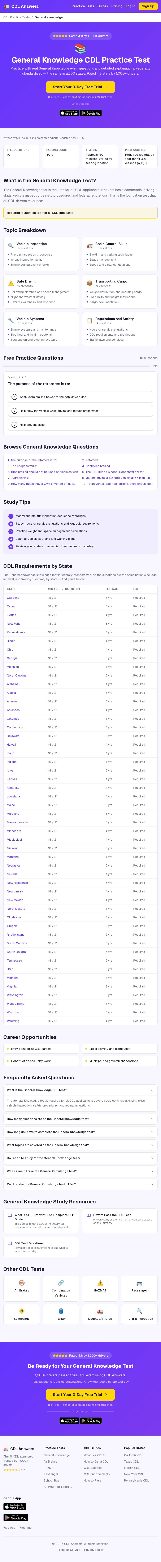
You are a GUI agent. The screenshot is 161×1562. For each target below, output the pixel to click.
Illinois (11, 641)
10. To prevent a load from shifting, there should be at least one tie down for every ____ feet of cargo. (117, 484)
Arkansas (13, 710)
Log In (130, 6)
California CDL (133, 1455)
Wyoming (13, 1021)
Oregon (12, 926)
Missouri (12, 848)
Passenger (51, 1474)
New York (13, 624)
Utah (10, 969)
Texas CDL (131, 1461)
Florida (11, 615)
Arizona (12, 701)
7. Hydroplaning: (18, 478)
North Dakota (16, 909)
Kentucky (13, 788)
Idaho (10, 753)
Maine (11, 805)
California (13, 598)
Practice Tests (83, 6)
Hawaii (11, 744)
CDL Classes (93, 1468)
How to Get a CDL (96, 1461)
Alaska (11, 693)
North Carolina (16, 675)
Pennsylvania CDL (136, 1480)
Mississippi (14, 839)
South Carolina (17, 943)
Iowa (10, 770)
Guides (102, 6)
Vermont (12, 978)
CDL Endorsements (97, 1474)
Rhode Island (16, 934)
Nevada (12, 874)
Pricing (116, 6)
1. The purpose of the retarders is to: (32, 460)
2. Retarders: (90, 460)
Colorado (13, 719)
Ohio (10, 649)
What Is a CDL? (94, 1455)
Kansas (12, 779)
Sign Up (148, 6)
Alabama (12, 684)
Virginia (12, 986)
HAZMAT (49, 1468)
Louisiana (13, 796)
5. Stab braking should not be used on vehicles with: (43, 472)
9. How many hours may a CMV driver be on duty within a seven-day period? (41, 484)
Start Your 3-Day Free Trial (77, 86)
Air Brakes (50, 1461)
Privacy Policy (94, 1550)
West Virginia (15, 1004)
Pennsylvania (16, 632)
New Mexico (15, 900)
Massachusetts (17, 822)
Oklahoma (14, 917)
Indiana (12, 762)
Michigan (13, 667)
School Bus (51, 1480)
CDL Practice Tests (16, 17)
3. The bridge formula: (22, 466)
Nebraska (13, 865)
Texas (11, 606)
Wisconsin (14, 1012)
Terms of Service (68, 1550)
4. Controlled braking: (96, 466)
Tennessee (14, 960)
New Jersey (15, 891)
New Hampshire (17, 883)
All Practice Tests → (58, 1487)
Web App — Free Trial (17, 1528)
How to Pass (92, 1480)
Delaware (13, 736)
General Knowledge (57, 1455)
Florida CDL (132, 1468)
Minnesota (14, 831)
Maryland (13, 814)
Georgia (12, 658)
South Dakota (16, 952)
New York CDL (134, 1474)
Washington (15, 995)
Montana (13, 857)
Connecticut (15, 727)
